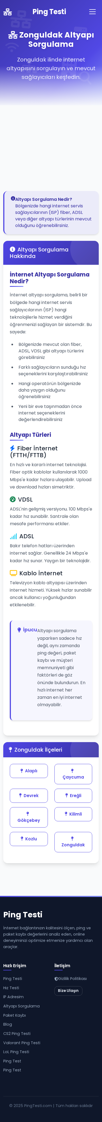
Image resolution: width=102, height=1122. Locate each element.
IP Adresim (13, 997)
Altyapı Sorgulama (21, 1006)
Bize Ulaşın (68, 990)
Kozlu (31, 839)
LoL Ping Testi (16, 1052)
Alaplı (31, 771)
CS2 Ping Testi (16, 1033)
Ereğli (75, 795)
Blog (7, 1024)
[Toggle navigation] (92, 11)
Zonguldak (73, 845)
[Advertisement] (51, 137)
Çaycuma (73, 777)
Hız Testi (11, 988)
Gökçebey (28, 820)
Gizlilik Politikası (72, 978)
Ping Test (12, 1061)
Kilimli (75, 814)
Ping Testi (49, 12)
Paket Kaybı (14, 1015)
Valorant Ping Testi (21, 1043)
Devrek (31, 795)
